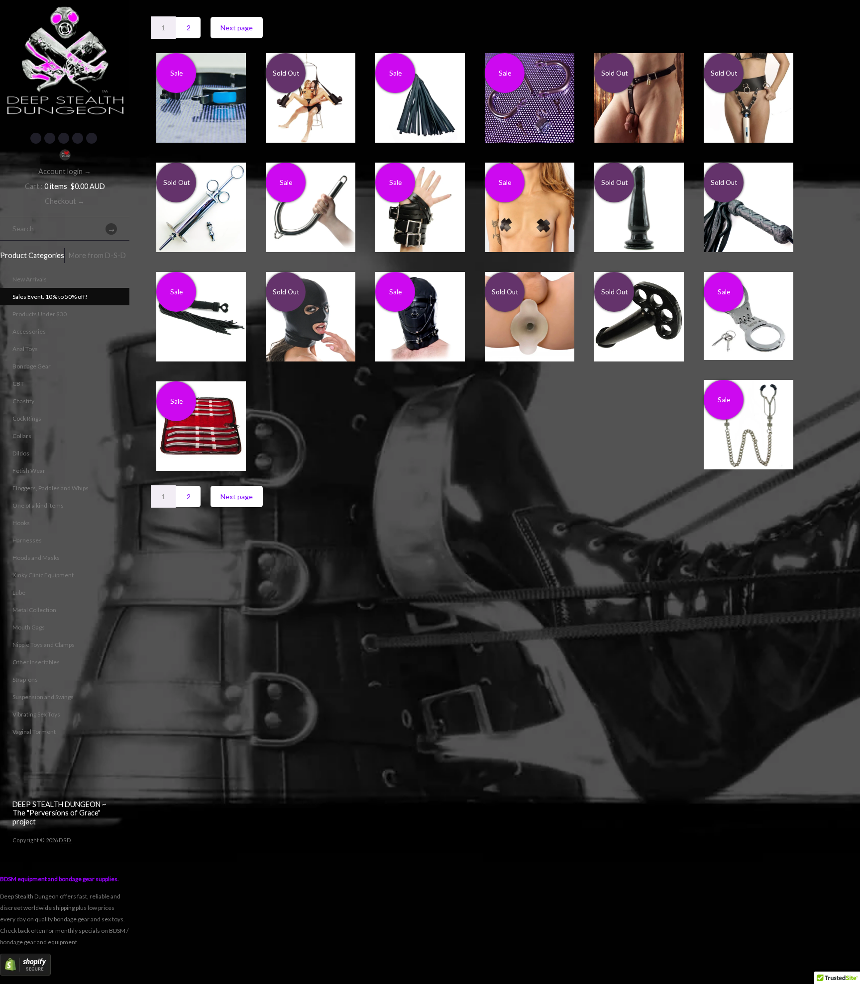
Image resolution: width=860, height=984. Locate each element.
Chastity (23, 401)
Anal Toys (25, 349)
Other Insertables (36, 662)
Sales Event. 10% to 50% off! (50, 296)
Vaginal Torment (34, 731)
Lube (18, 592)
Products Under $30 (39, 314)
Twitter (49, 138)
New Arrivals (29, 279)
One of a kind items (38, 505)
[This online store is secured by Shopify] (25, 973)
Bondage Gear (31, 366)
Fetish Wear (28, 470)
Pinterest (63, 138)
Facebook (35, 138)
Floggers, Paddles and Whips (50, 488)
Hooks (21, 523)
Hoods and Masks (36, 557)
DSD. (65, 840)
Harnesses (27, 540)
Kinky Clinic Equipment (43, 575)
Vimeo (91, 138)
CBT (18, 383)
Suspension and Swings (43, 697)
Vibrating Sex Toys (36, 714)
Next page (236, 27)
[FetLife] (64, 155)
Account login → (64, 171)
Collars (21, 436)
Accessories (29, 331)
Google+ (77, 138)
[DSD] (64, 12)
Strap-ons (25, 679)
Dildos (20, 453)
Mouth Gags (28, 627)
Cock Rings (26, 418)
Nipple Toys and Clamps (43, 644)
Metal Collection (34, 610)
